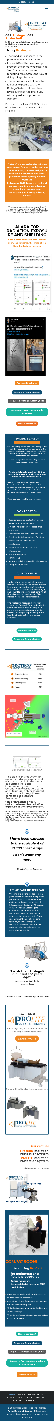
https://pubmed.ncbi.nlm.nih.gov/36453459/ (23, 495)
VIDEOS (10, 1397)
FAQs (29, 1397)
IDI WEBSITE (32, 1401)
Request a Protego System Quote (27, 401)
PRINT (21, 1397)
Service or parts (27, 1374)
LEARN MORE (27, 1038)
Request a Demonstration (27, 392)
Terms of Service (23, 1411)
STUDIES (40, 1397)
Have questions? (27, 423)
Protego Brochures (27, 383)
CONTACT (18, 1401)
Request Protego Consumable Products (27, 412)
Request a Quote (27, 630)
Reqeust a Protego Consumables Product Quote (27, 1363)
